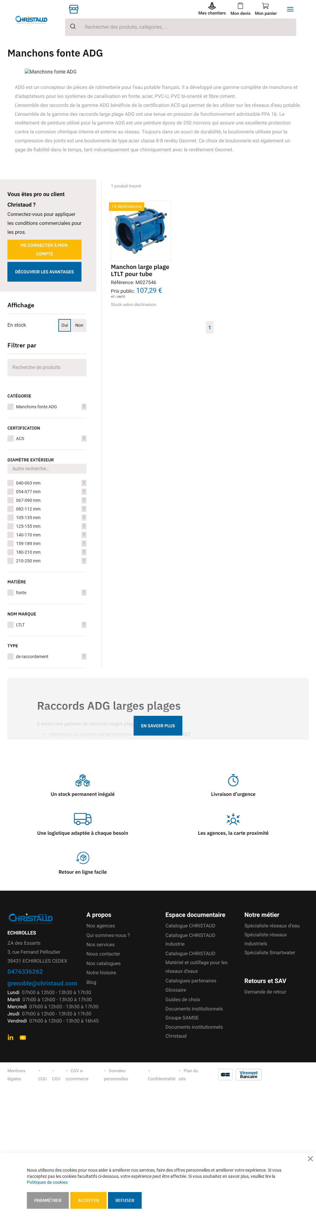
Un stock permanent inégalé (82, 794)
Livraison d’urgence (233, 794)
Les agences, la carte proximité (233, 833)
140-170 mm (50, 534)
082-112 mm (50, 508)
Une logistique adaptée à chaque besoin (82, 833)
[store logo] (36, 19)
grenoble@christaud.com (42, 983)
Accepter (88, 1200)
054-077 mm (50, 491)
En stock (16, 325)
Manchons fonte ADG (50, 406)
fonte (50, 592)
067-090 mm (50, 500)
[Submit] (70, 26)
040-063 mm (50, 483)
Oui (64, 325)
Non (79, 325)
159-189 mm (50, 543)
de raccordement (50, 656)
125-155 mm (50, 526)
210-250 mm (50, 560)
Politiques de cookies (47, 1182)
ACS (50, 438)
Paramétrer (47, 1200)
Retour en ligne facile (83, 872)
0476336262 (25, 971)
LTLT (50, 624)
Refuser (124, 1200)
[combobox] (180, 27)
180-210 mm (50, 552)
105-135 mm (50, 517)
